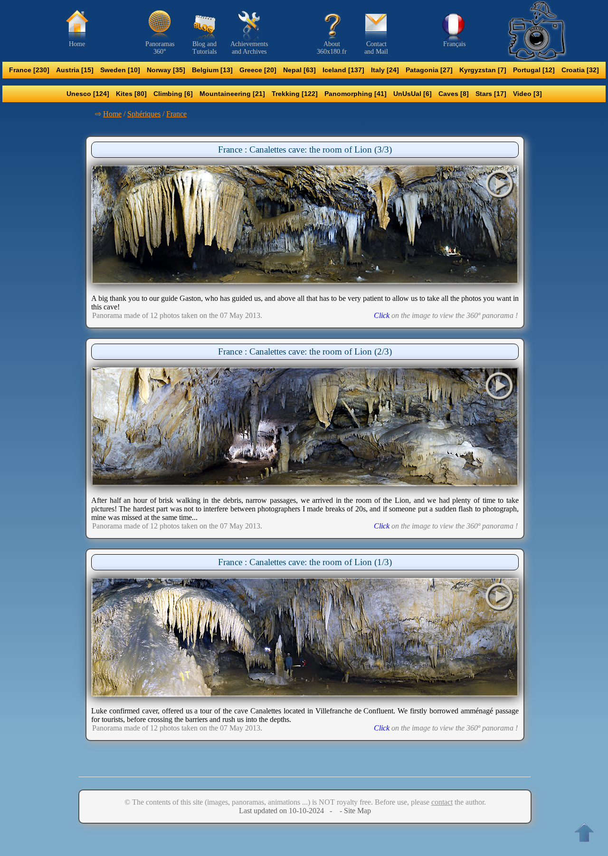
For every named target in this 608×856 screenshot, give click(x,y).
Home (112, 114)
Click (382, 315)
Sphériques (144, 114)
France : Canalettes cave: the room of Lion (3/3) (305, 149)
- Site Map (354, 811)
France (176, 114)
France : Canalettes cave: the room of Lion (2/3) (305, 351)
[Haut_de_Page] (584, 832)
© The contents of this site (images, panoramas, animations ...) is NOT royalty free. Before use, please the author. (305, 802)
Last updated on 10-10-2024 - (288, 811)
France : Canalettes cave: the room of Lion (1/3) (305, 562)
